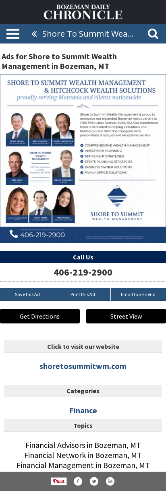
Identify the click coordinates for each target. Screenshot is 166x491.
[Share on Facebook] (78, 481)
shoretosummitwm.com (83, 366)
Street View (126, 316)
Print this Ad (83, 294)
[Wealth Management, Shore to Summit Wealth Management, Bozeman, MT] (83, 158)
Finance (83, 410)
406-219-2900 (83, 272)
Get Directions (40, 316)
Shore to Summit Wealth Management (91, 33)
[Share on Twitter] (94, 481)
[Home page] (83, 11)
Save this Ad (27, 294)
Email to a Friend (138, 294)
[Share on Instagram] (110, 481)
